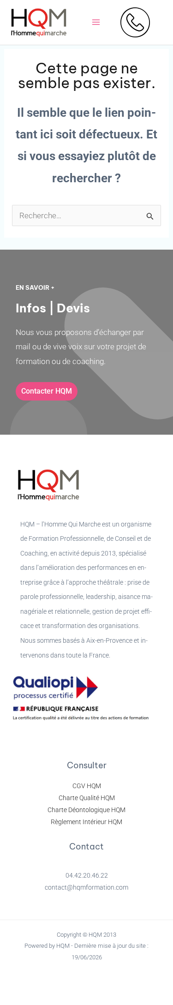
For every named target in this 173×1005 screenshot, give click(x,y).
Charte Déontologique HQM (86, 810)
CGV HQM (86, 786)
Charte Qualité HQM (87, 798)
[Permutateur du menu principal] (96, 22)
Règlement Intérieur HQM (86, 822)
